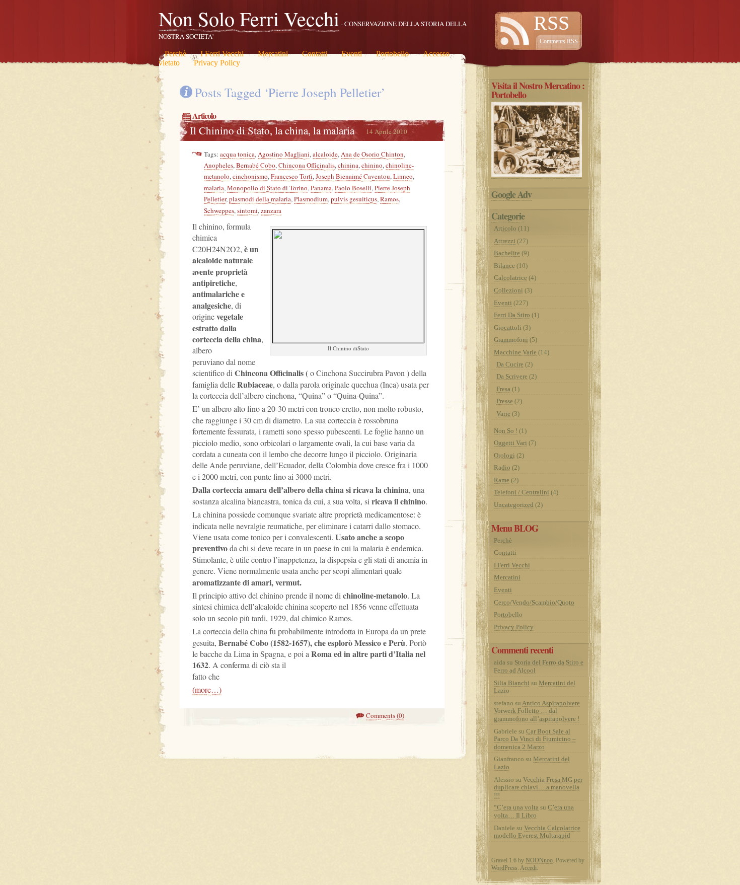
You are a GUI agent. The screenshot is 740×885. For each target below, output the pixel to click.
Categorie (508, 216)
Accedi (528, 867)
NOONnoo (539, 860)
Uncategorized (514, 504)
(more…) (206, 689)
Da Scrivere (512, 376)
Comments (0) (385, 715)
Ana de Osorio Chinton (372, 154)
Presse (504, 401)
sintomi (247, 210)
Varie (503, 413)
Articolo (204, 115)
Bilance (504, 265)
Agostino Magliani (284, 154)
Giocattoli (508, 327)
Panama (321, 187)
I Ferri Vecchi (222, 53)
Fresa (503, 389)
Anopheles (218, 165)
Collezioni (508, 290)
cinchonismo (250, 176)
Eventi (351, 53)
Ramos (389, 198)
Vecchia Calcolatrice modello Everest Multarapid (537, 832)
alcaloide (325, 154)
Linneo (403, 176)
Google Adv (511, 194)
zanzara (271, 210)
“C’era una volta (516, 807)
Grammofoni (511, 339)
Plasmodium (311, 198)
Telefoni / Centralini (521, 492)
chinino (372, 165)
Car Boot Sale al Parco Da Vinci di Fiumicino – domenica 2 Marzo (535, 739)
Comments (559, 41)
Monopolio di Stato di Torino (267, 187)
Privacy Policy (217, 62)
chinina (348, 165)
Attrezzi (504, 241)
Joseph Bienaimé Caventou (353, 176)
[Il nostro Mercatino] (536, 175)
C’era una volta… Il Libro (534, 811)
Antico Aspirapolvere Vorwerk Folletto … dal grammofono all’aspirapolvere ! (537, 710)
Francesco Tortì (292, 176)
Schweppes (219, 210)
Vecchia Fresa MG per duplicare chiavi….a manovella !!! (538, 787)
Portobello (392, 53)
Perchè (175, 53)
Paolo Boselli (353, 187)
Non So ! (505, 430)
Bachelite (507, 253)
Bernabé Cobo (255, 165)
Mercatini (273, 53)
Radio (502, 467)
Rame (501, 480)
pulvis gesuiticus (354, 198)
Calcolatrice (510, 277)
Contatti (314, 53)
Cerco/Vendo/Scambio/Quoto (534, 602)
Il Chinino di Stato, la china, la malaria (272, 130)
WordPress (504, 867)
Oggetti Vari (510, 443)
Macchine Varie (515, 352)
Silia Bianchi (512, 683)
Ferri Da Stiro (512, 315)
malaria (214, 187)
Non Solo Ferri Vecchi (249, 18)
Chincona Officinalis (306, 165)
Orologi (504, 455)
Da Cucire (510, 364)
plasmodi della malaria (260, 198)
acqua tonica (237, 154)
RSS (551, 23)
